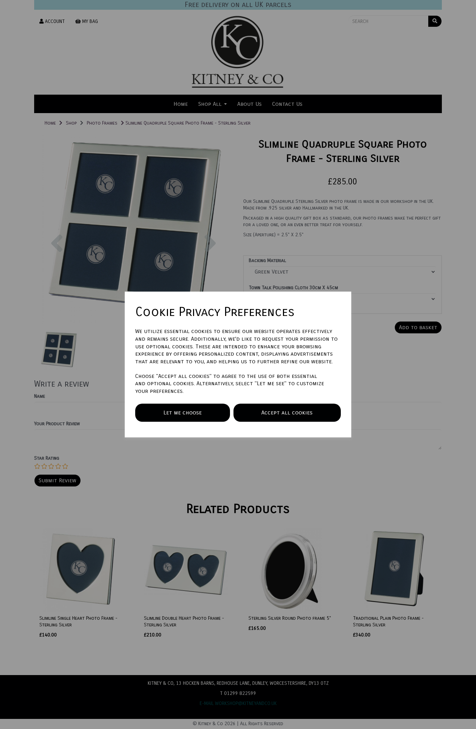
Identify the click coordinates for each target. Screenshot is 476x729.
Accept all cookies (287, 412)
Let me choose (182, 412)
